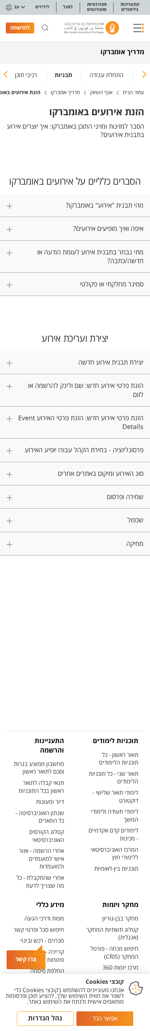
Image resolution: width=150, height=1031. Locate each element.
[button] (138, 28)
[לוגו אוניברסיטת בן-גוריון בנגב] (91, 28)
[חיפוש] (45, 28)
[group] (106, 74)
